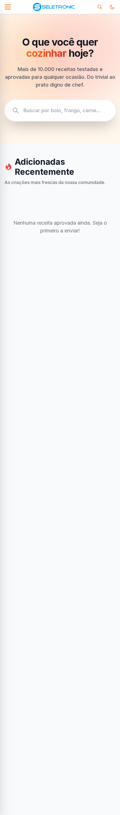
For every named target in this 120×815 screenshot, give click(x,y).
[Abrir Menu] (8, 7)
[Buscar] (100, 7)
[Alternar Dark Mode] (112, 7)
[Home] (54, 7)
